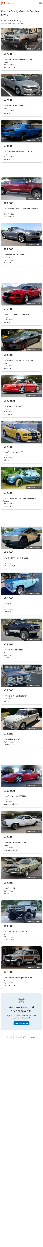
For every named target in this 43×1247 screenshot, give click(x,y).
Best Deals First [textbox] (14, 24)
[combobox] (15, 24)
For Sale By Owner (33, 49)
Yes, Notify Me (21, 1023)
